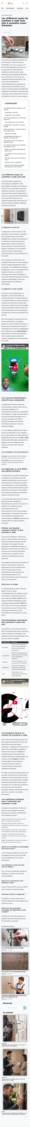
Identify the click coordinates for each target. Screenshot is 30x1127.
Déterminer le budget (10, 133)
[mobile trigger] (2, 3)
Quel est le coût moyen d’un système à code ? (15, 158)
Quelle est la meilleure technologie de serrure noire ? (15, 150)
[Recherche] (24, 3)
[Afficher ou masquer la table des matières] (22, 103)
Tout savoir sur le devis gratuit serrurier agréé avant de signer (13, 1079)
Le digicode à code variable (12, 115)
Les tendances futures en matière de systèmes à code (13, 141)
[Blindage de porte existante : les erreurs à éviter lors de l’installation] (15, 1028)
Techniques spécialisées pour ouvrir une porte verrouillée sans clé (13, 996)
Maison (3, 1111)
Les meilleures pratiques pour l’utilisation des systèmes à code (15, 145)
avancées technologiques (17, 65)
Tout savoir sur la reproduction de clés (13, 971)
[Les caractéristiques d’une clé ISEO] (15, 937)
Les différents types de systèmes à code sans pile (15, 108)
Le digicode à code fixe (11, 112)
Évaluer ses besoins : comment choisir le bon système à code (15, 130)
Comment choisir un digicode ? (13, 162)
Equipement (7, 32)
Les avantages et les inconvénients (14, 122)
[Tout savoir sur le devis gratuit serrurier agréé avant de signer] (15, 1062)
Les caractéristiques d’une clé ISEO (12, 948)
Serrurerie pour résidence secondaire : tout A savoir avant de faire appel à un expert (14, 1113)
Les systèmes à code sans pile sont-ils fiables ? (15, 154)
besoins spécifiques (23, 96)
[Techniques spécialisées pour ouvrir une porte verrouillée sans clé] (15, 985)
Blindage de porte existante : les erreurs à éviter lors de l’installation (14, 1045)
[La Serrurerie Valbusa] (10, 3)
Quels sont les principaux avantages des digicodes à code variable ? (14, 165)
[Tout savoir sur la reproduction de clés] (15, 961)
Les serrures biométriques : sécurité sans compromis (15, 118)
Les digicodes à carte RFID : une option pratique (14, 125)
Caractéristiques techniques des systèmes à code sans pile (12, 137)
